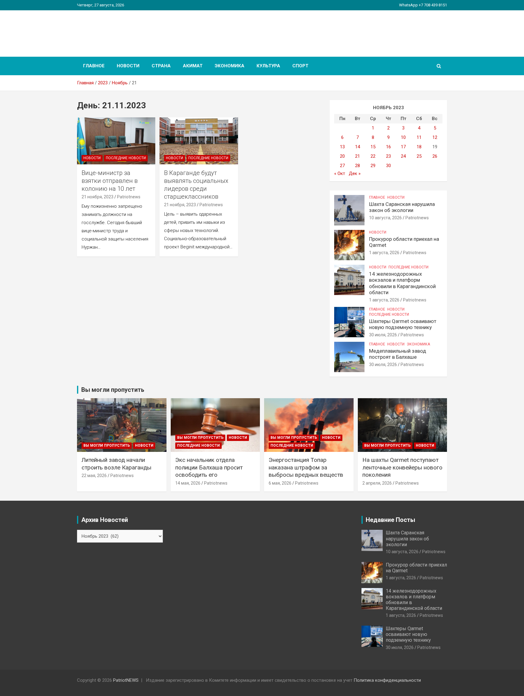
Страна (161, 66)
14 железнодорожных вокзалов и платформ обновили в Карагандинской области (402, 283)
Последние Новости (126, 158)
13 (342, 147)
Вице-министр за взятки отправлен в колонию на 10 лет (110, 180)
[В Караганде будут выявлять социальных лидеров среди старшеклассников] (199, 140)
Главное (94, 66)
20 (342, 156)
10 (403, 137)
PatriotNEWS (112, 30)
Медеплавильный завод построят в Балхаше (397, 354)
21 (357, 156)
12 (434, 137)
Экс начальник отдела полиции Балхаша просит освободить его (209, 467)
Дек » (355, 173)
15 (373, 147)
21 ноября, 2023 (97, 196)
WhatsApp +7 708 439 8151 (423, 5)
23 (388, 156)
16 (388, 147)
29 (373, 165)
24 (403, 156)
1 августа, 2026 (384, 252)
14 (357, 147)
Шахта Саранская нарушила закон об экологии (402, 207)
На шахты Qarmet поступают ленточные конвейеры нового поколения (402, 467)
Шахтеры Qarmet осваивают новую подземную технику (402, 324)
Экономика (229, 66)
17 (403, 147)
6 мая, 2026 (280, 483)
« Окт (339, 173)
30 (388, 165)
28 (357, 165)
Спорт (300, 66)
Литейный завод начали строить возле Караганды (116, 463)
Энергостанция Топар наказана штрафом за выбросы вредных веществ (306, 467)
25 (419, 156)
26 (434, 156)
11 (419, 137)
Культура (268, 66)
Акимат (193, 66)
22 (373, 156)
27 (342, 165)
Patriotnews (128, 196)
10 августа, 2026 (385, 217)
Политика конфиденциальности (387, 680)
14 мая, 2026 (187, 483)
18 (419, 147)
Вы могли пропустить (106, 445)
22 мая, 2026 (94, 475)
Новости (128, 66)
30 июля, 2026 (383, 334)
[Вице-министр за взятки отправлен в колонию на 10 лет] (116, 140)
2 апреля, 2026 (377, 483)
